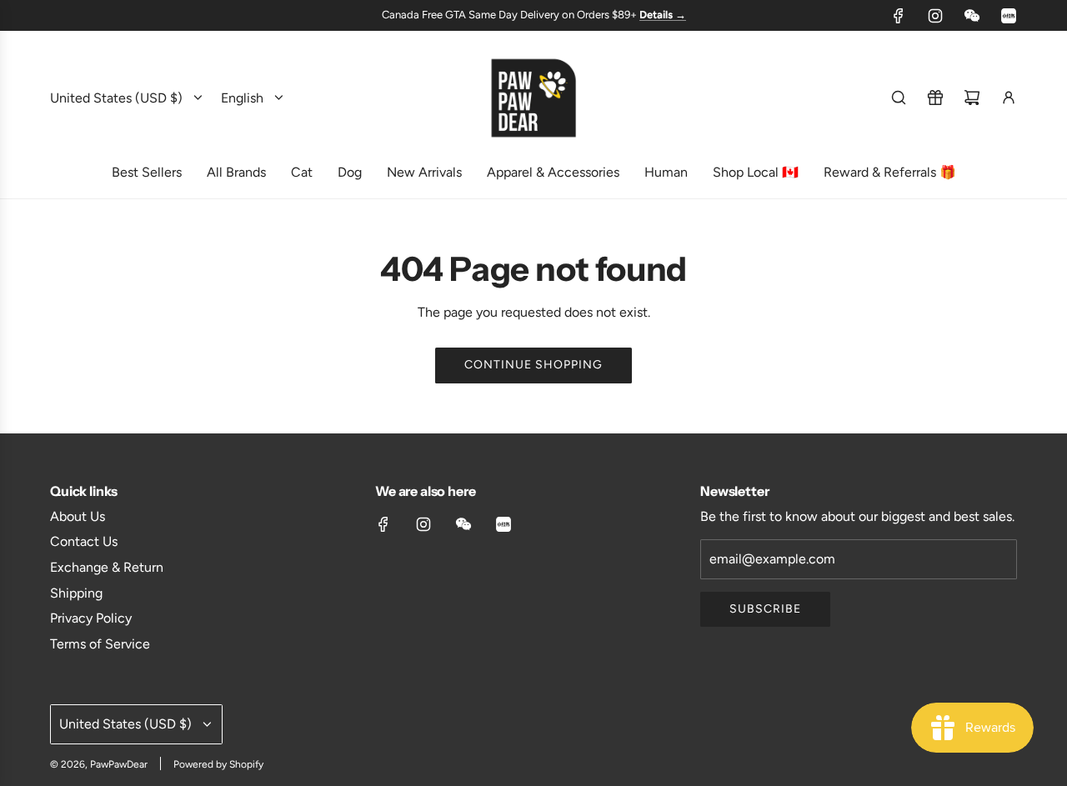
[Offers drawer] (935, 97)
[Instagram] (935, 16)
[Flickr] (972, 16)
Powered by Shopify (218, 764)
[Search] (898, 97)
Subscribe (765, 609)
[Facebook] (898, 16)
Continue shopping (533, 365)
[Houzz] (1008, 16)
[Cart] (972, 97)
